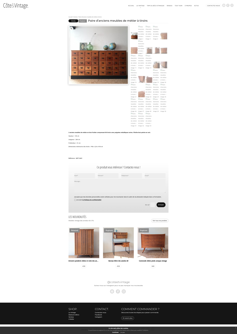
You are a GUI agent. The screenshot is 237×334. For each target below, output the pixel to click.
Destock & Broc (74, 315)
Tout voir (178, 5)
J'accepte (89, 200)
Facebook (98, 315)
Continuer (115, 332)
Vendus (169, 5)
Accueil (131, 5)
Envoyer (161, 205)
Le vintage (140, 5)
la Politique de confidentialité (91, 200)
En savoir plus (127, 318)
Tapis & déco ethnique (155, 5)
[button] (71, 28)
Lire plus (122, 332)
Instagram (98, 317)
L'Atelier (71, 319)
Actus (196, 5)
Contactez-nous (100, 312)
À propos (188, 5)
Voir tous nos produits (160, 220)
